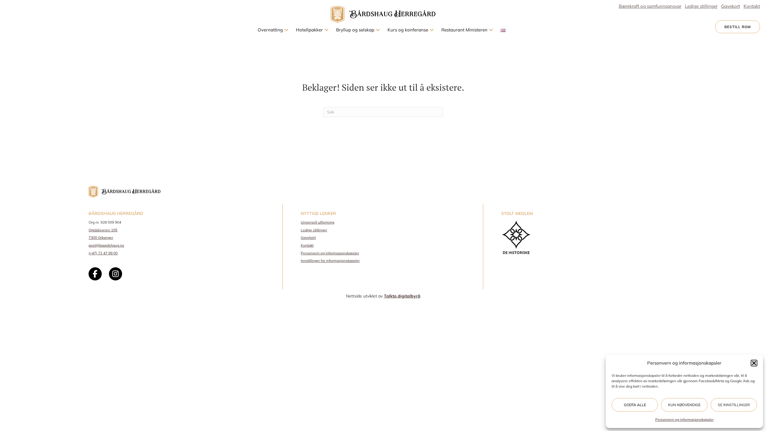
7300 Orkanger (101, 237)
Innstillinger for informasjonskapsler (330, 260)
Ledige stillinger (314, 230)
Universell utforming (317, 222)
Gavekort (308, 237)
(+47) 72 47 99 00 (103, 253)
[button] (754, 363)
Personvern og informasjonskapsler (684, 419)
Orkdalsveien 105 (103, 230)
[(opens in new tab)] (516, 237)
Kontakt (307, 245)
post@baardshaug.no (106, 245)
